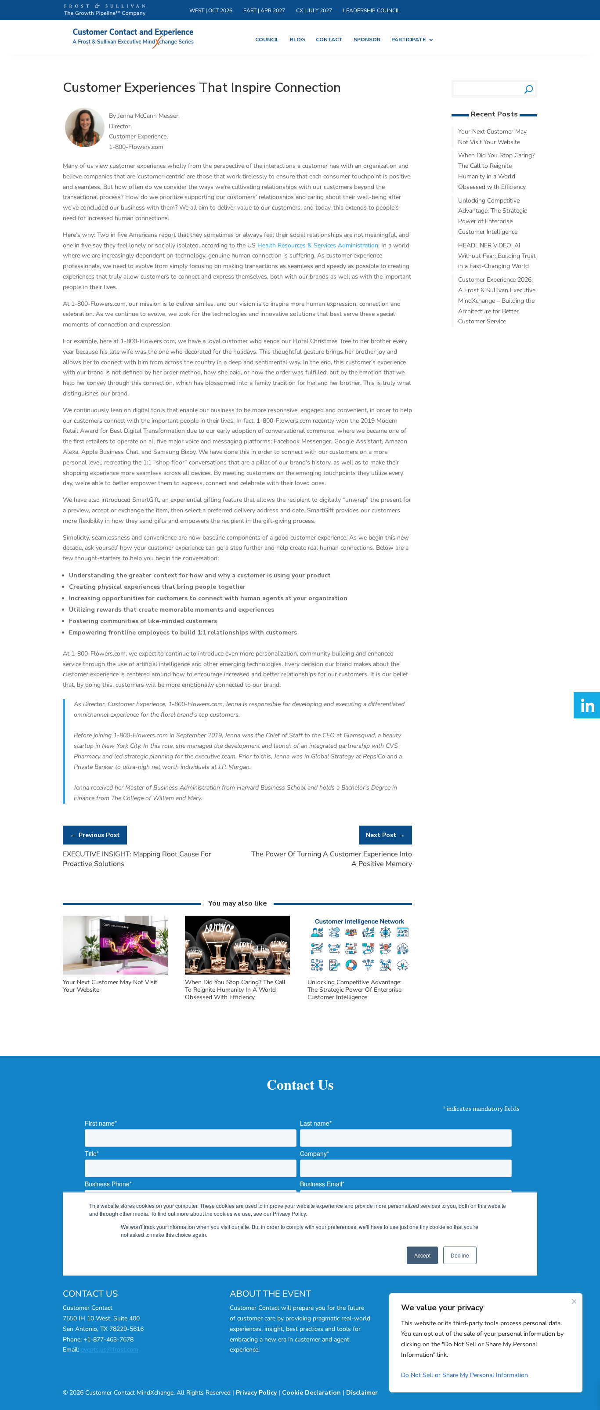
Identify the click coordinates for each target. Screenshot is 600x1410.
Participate (428, 40)
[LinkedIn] (587, 705)
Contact (338, 40)
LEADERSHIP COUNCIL (397, 11)
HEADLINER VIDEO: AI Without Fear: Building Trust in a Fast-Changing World (497, 256)
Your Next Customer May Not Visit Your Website (110, 986)
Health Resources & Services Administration (317, 246)
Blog (302, 40)
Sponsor (381, 40)
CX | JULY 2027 (332, 11)
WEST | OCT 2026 (214, 11)
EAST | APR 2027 (275, 11)
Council (269, 40)
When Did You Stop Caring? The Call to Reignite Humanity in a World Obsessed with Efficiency (235, 990)
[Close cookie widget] (574, 1301)
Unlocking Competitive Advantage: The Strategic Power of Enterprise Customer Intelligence (354, 990)
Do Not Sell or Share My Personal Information (464, 1375)
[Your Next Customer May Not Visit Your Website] (115, 973)
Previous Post (95, 835)
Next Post (385, 835)
